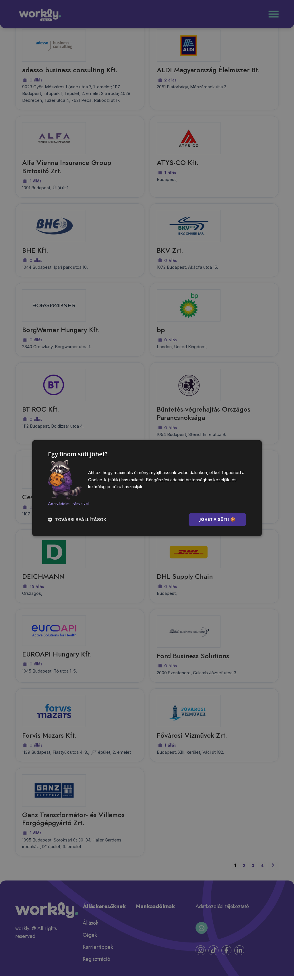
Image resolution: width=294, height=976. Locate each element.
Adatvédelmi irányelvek (69, 504)
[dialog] (147, 488)
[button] (77, 519)
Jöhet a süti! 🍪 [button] (217, 519)
